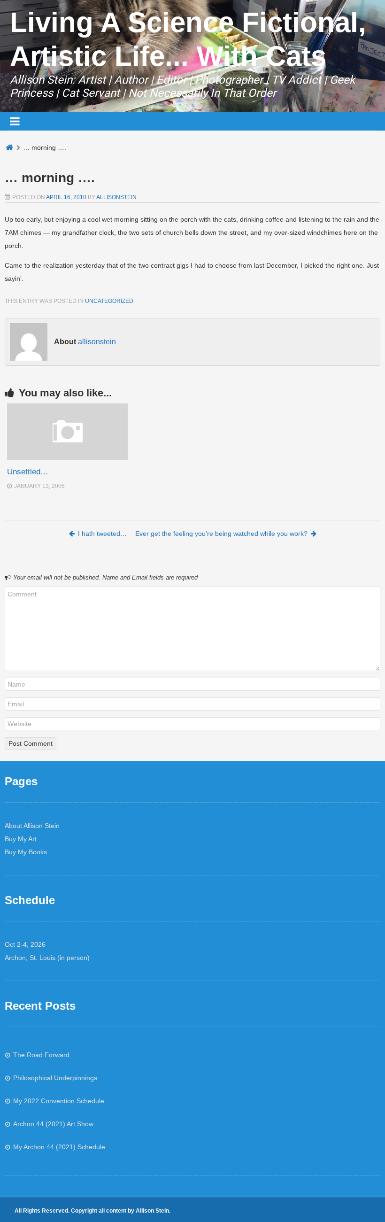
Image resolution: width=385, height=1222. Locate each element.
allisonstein (116, 197)
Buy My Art (21, 839)
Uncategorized (109, 301)
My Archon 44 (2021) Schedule (59, 1147)
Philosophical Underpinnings (55, 1078)
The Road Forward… (44, 1055)
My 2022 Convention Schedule (58, 1101)
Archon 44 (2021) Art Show (53, 1124)
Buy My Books (26, 852)
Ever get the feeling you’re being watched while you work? (221, 533)
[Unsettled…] (67, 458)
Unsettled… (27, 471)
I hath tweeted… (102, 533)
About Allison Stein (32, 825)
